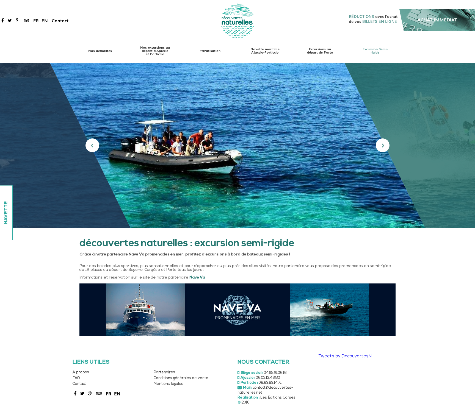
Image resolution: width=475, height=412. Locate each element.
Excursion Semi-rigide (375, 50)
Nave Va (197, 277)
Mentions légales (168, 384)
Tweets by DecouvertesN (345, 356)
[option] (237, 145)
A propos (81, 372)
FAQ (76, 378)
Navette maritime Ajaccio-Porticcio (265, 50)
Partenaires (164, 372)
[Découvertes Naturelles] (237, 20)
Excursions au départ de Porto (320, 50)
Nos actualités (100, 50)
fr (36, 20)
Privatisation (210, 50)
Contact (60, 20)
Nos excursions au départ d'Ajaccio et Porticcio (155, 50)
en (45, 20)
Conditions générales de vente (181, 378)
